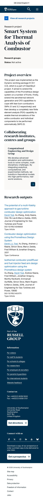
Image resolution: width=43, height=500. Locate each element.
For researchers (13, 365)
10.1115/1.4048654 (15, 227)
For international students (17, 378)
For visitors (11, 353)
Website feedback (14, 383)
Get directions (15, 423)
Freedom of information (16, 487)
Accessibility (12, 475)
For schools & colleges (16, 361)
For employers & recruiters (17, 370)
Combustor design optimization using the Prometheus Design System (20, 237)
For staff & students (15, 357)
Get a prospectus (17, 456)
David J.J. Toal (11, 244)
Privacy (10, 479)
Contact (10, 491)
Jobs (9, 495)
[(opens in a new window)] (9, 439)
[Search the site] (29, 9)
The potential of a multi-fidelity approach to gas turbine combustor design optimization (20, 208)
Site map (10, 471)
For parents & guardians (16, 374)
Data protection (13, 483)
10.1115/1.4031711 (14, 293)
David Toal (9, 215)
